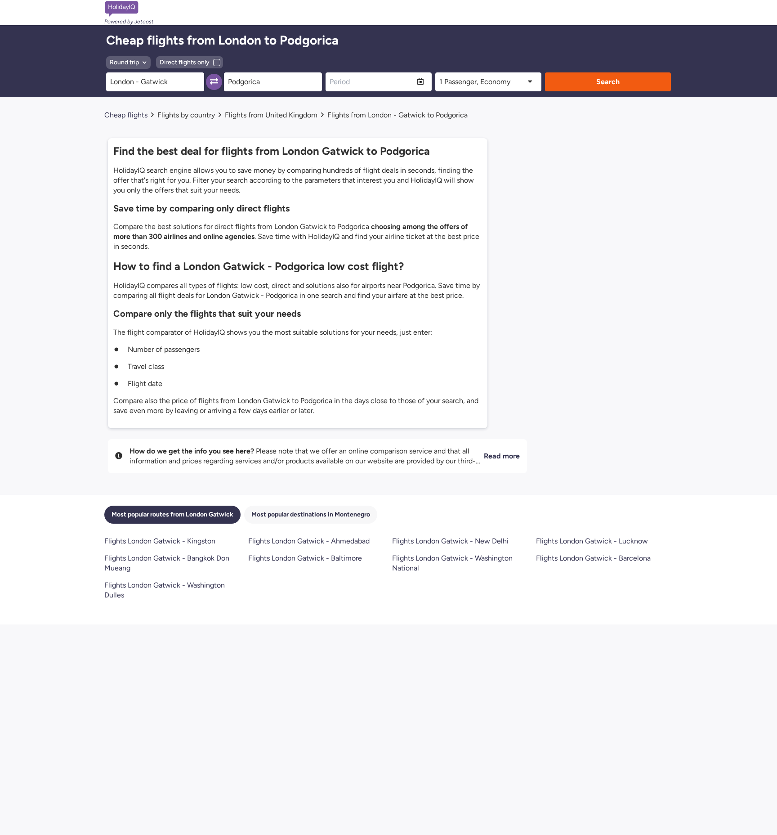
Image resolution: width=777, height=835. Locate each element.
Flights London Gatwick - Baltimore (305, 558)
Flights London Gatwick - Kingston (159, 541)
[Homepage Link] (129, 9)
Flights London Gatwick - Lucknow (592, 541)
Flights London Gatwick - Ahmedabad (309, 541)
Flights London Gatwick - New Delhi (450, 541)
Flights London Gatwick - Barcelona (593, 558)
